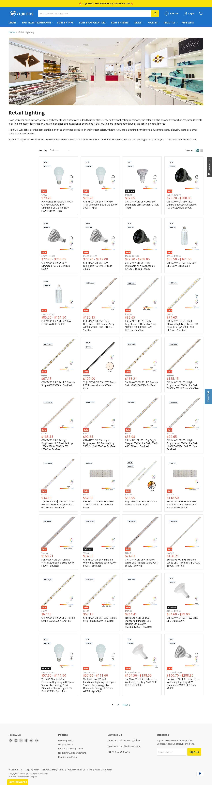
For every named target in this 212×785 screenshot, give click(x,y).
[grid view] (197, 150)
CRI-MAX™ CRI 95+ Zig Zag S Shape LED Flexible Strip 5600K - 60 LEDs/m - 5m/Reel (141, 443)
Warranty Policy (66, 740)
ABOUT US (170, 22)
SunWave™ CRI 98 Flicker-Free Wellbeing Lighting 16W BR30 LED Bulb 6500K (141, 682)
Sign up (194, 752)
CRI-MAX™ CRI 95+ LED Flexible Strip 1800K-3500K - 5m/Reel (100, 619)
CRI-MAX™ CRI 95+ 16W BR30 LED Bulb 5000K (182, 619)
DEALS (138, 22)
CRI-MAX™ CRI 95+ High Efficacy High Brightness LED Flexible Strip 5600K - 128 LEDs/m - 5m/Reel (182, 325)
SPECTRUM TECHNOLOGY (37, 22)
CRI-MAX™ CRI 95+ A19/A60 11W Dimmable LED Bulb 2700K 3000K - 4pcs (100, 204)
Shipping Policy (65, 744)
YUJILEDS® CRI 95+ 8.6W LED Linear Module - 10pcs (141, 503)
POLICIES (153, 22)
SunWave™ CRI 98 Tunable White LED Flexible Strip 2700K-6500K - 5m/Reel (184, 562)
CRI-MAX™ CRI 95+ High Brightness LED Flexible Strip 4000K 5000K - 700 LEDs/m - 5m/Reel (99, 325)
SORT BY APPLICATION (92, 22)
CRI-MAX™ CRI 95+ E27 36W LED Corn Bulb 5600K (182, 264)
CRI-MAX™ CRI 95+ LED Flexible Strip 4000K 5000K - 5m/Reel (58, 384)
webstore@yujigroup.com (127, 746)
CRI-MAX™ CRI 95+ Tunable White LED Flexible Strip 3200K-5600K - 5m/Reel (100, 562)
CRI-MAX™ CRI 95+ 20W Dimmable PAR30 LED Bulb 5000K (55, 265)
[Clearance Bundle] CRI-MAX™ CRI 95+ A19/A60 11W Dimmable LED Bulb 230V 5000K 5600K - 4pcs (57, 206)
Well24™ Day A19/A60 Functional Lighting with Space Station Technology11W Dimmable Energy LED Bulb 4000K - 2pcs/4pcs (99, 685)
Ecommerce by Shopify (27, 776)
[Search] (155, 13)
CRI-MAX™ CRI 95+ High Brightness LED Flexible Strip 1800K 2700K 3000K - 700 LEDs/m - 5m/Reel (57, 445)
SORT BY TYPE (65, 22)
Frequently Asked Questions (72, 752)
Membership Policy (67, 756)
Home (12, 32)
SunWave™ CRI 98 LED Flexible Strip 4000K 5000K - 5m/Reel (141, 384)
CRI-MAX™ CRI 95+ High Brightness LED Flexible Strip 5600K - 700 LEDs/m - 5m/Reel (183, 385)
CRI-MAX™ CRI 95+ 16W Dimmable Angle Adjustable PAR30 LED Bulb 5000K (182, 204)
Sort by (43, 150)
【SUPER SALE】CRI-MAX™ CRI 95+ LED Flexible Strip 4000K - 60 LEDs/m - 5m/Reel (57, 504)
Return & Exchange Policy (71, 748)
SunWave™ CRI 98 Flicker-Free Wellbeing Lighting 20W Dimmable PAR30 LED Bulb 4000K (183, 683)
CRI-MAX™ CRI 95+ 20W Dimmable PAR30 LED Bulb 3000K (97, 265)
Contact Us (209, 166)
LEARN (13, 22)
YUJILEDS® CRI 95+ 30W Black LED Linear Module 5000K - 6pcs (99, 385)
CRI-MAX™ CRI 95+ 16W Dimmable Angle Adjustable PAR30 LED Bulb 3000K (140, 265)
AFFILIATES (188, 22)
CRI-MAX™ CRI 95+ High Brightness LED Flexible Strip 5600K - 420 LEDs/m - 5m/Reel (99, 443)
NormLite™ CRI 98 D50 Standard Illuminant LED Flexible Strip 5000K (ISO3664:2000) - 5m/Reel (138, 622)
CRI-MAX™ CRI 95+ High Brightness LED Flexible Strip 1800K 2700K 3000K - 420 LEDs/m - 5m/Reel (140, 325)
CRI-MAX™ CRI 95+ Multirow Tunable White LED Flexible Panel (98, 504)
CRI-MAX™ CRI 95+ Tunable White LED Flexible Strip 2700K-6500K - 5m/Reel (142, 562)
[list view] (201, 150)
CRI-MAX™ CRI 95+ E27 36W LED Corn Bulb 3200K (56, 322)
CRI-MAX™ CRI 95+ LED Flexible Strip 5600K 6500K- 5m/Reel (58, 619)
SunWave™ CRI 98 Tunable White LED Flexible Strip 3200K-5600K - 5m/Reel (58, 562)
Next (125, 705)
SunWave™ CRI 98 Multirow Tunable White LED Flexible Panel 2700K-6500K (181, 504)
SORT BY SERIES (120, 22)
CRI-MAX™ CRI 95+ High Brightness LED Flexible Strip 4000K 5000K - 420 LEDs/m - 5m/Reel (182, 445)
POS (10, 776)
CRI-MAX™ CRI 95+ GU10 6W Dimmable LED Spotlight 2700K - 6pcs (142, 204)
